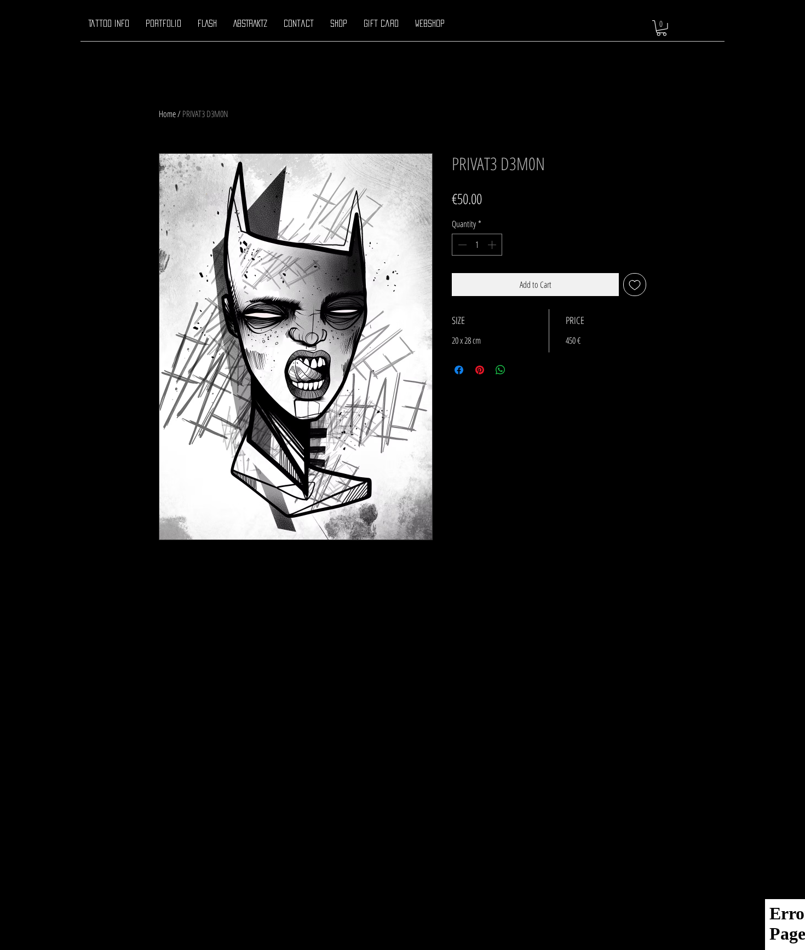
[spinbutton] (477, 244)
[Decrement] (461, 244)
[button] (661, 28)
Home (167, 114)
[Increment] (493, 244)
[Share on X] (521, 369)
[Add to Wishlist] (634, 284)
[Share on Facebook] (458, 369)
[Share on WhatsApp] (500, 369)
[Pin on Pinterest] (479, 369)
